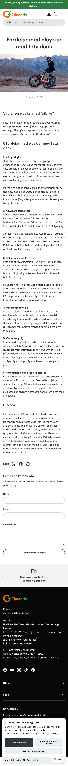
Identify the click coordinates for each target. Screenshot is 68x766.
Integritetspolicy (13, 760)
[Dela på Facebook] (20, 463)
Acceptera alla (19, 742)
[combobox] (34, 22)
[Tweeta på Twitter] (13, 463)
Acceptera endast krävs (49, 742)
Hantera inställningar (34, 751)
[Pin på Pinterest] (27, 463)
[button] (56, 14)
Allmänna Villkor (31, 760)
